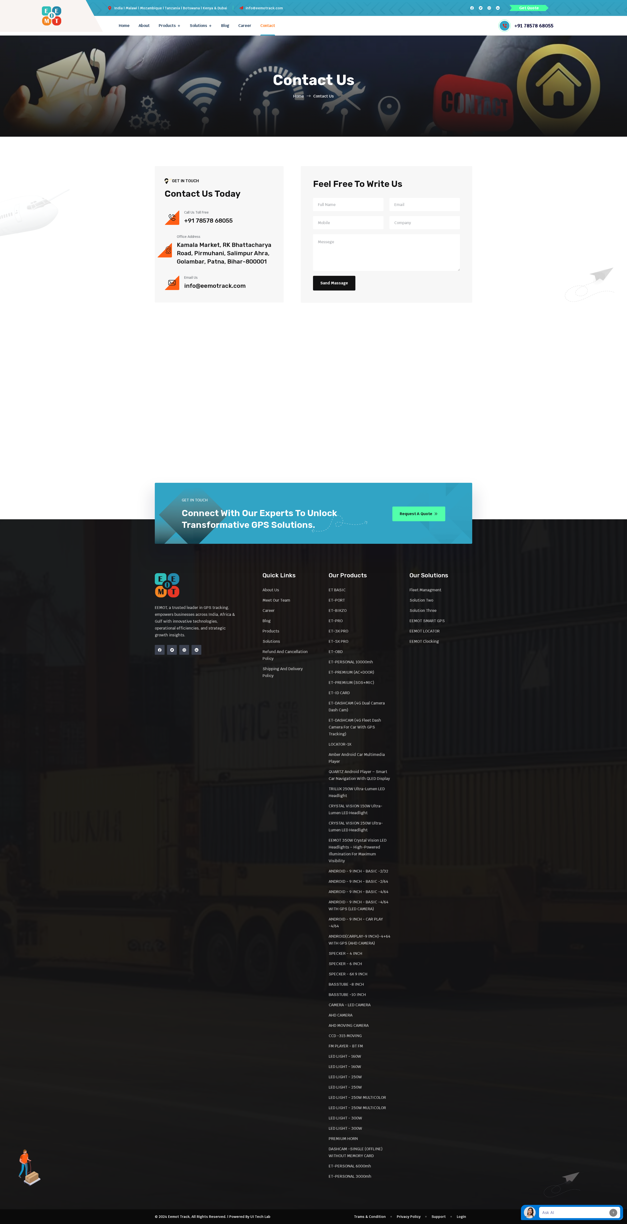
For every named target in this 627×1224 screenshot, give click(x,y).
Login (461, 1216)
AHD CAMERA (340, 1015)
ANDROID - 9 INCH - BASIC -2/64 (358, 881)
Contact (267, 25)
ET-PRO (336, 620)
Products (167, 25)
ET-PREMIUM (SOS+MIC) (351, 682)
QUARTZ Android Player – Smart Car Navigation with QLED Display (359, 775)
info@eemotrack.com (264, 8)
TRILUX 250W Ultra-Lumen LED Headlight (357, 792)
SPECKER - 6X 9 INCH (348, 974)
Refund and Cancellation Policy (285, 655)
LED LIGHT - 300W (345, 1118)
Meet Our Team (276, 600)
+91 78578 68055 (534, 26)
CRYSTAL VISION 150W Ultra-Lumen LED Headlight (355, 809)
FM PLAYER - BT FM (346, 1046)
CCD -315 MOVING (345, 1035)
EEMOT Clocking (424, 641)
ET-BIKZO (338, 610)
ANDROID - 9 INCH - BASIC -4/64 (358, 891)
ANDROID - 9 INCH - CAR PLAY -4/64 (356, 923)
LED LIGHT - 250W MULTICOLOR (357, 1097)
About (144, 25)
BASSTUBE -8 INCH (346, 984)
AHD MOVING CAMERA (349, 1025)
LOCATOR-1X (340, 744)
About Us (271, 590)
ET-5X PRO (338, 641)
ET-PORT (337, 600)
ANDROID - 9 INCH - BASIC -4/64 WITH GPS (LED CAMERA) (358, 905)
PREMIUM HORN (343, 1138)
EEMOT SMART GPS (427, 620)
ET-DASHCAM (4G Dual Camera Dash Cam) (357, 707)
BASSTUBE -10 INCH (347, 994)
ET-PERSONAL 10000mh (351, 662)
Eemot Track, (179, 1216)
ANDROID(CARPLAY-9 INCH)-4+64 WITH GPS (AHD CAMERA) (359, 940)
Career (244, 25)
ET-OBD (336, 651)
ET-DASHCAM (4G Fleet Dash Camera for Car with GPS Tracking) (355, 727)
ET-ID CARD (339, 692)
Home (124, 25)
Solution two (421, 600)
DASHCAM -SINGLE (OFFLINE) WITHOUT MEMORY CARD (356, 1152)
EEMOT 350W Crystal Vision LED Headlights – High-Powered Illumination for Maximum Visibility (357, 850)
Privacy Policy (409, 1216)
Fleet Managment (425, 590)
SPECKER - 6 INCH (345, 963)
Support (439, 1216)
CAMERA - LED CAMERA (350, 1004)
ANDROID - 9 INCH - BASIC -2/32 (358, 871)
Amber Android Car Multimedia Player (357, 758)
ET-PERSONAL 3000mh (350, 1176)
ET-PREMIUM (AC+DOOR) (351, 672)
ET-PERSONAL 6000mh (350, 1166)
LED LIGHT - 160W (345, 1056)
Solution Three (423, 610)
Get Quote (529, 8)
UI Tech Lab (260, 1216)
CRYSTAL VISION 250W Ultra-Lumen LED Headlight (356, 827)
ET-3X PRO (338, 631)
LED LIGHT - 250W (345, 1076)
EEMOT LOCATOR (425, 631)
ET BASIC (337, 590)
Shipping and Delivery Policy (283, 672)
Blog (225, 25)
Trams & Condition (370, 1216)
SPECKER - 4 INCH (345, 953)
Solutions (198, 25)
